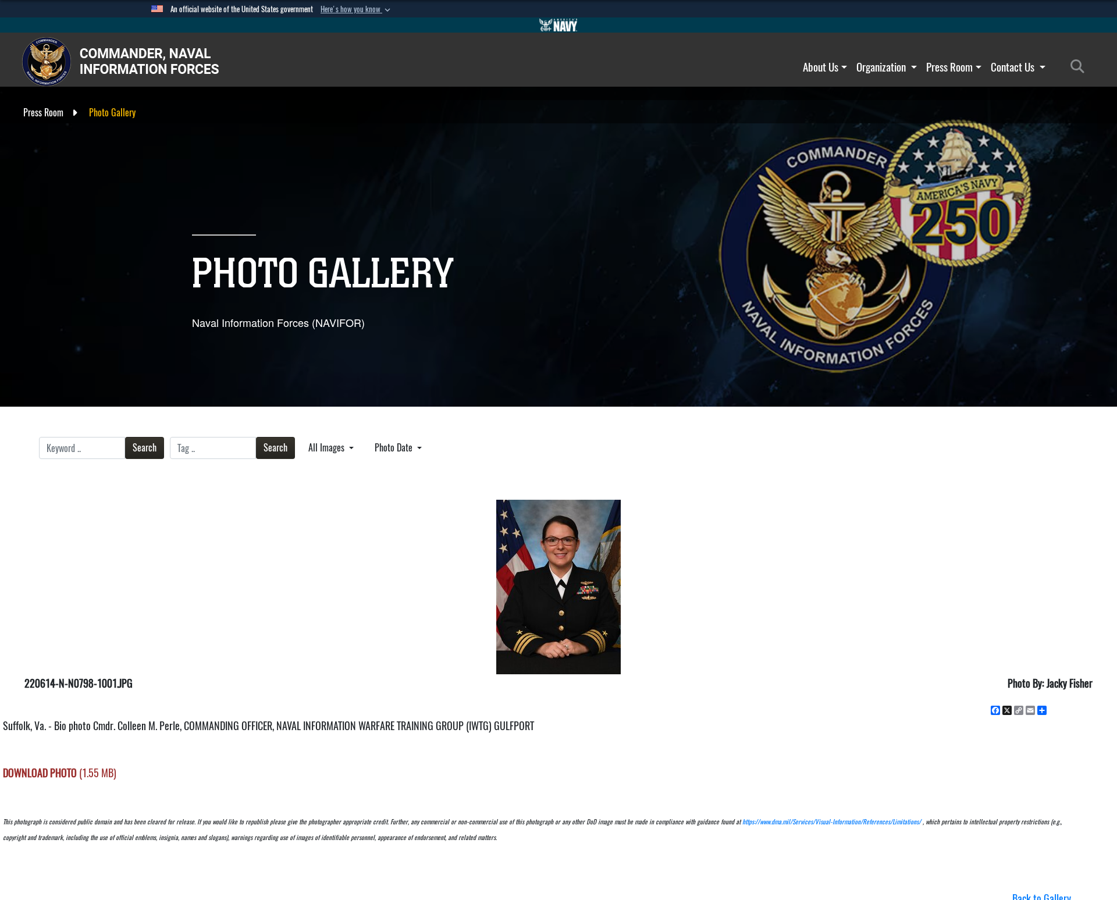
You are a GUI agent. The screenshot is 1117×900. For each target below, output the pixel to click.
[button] (357, 9)
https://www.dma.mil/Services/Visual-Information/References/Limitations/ (831, 821)
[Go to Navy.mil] (558, 25)
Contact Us (1014, 66)
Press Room (949, 66)
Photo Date (395, 448)
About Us (820, 66)
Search (144, 448)
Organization (882, 66)
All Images (327, 448)
